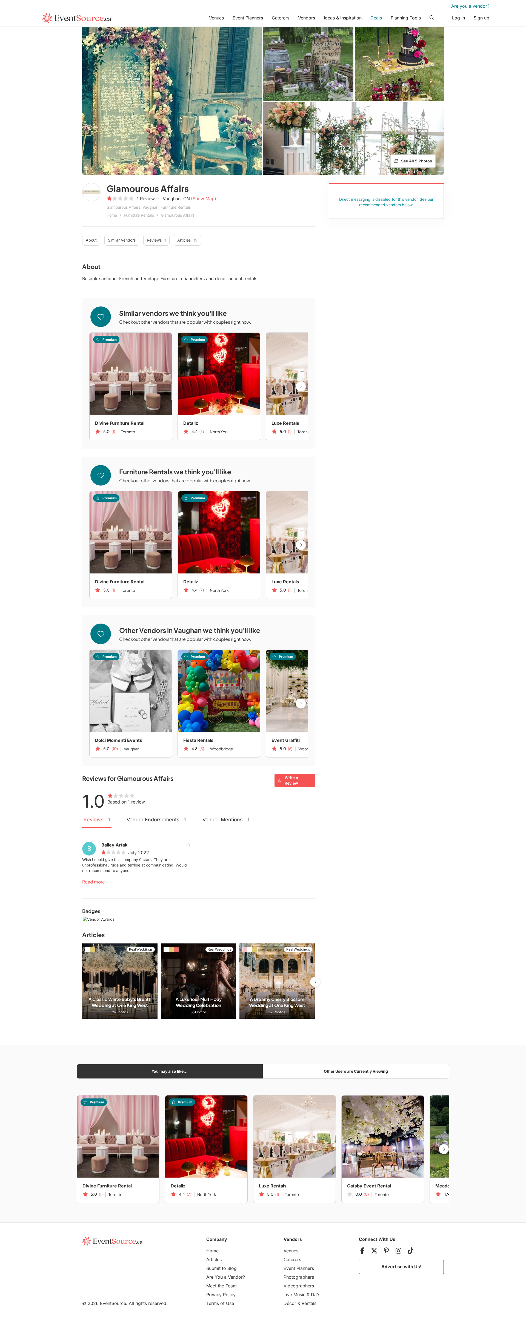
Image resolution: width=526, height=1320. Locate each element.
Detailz (190, 423)
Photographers (299, 1277)
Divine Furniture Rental (119, 423)
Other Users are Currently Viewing (356, 1071)
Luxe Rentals (285, 423)
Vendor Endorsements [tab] (156, 819)
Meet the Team (221, 1286)
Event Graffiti (285, 740)
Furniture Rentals (139, 215)
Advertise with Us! (401, 1266)
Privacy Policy (221, 1294)
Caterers (280, 18)
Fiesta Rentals (198, 740)
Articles (187, 240)
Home (112, 215)
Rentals (309, 1303)
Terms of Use (220, 1303)
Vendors (306, 18)
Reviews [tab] (97, 819)
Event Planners (248, 18)
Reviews (156, 240)
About (91, 240)
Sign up (481, 18)
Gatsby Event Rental (369, 1186)
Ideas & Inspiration (343, 18)
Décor (290, 1303)
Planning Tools (406, 18)
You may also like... (169, 1071)
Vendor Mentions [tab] (225, 819)
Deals (376, 18)
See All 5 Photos (416, 161)
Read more (93, 882)
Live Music (294, 1294)
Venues (216, 18)
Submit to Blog (221, 1268)
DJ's (315, 1294)
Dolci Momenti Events (118, 740)
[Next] (301, 386)
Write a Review (291, 780)
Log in (458, 18)
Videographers (299, 1286)
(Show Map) (203, 198)
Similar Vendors (122, 240)
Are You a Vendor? (225, 1277)
